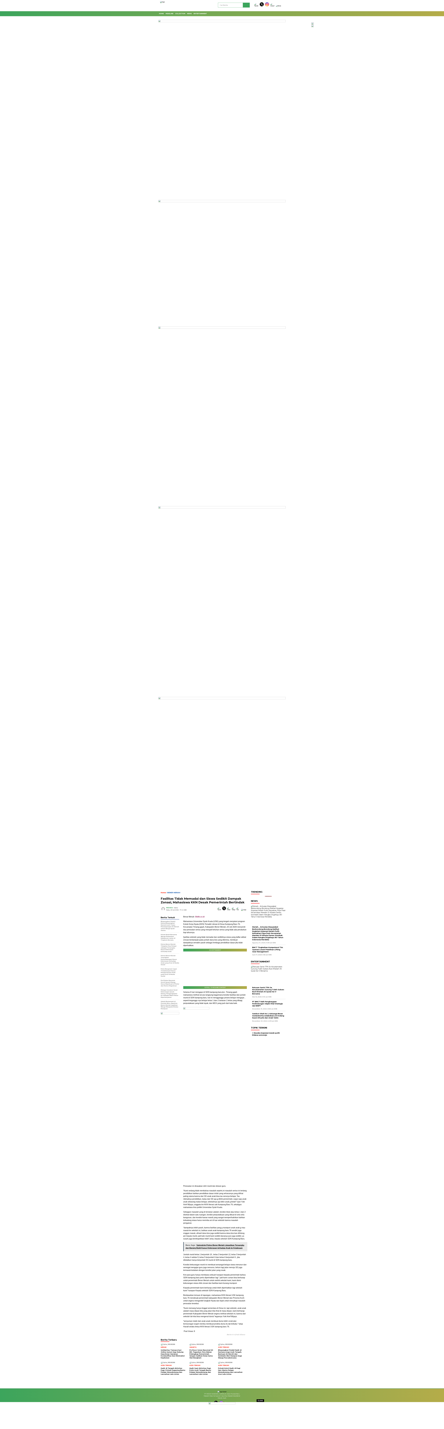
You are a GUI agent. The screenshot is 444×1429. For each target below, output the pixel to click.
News (189, 13)
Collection (180, 13)
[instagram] (267, 6)
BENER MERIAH (173, 893)
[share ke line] (238, 910)
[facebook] (256, 6)
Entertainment (200, 13)
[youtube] (272, 6)
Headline (169, 13)
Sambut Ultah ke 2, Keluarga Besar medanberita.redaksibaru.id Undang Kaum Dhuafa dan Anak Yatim (268, 1016)
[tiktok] (278, 6)
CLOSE (260, 1400)
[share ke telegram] (234, 910)
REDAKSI (169, 908)
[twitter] (262, 6)
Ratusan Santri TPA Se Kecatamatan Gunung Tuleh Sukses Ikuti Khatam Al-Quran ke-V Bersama (268, 991)
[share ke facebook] (219, 910)
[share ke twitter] (224, 910)
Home (161, 13)
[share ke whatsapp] (229, 910)
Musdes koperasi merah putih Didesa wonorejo (266, 1034)
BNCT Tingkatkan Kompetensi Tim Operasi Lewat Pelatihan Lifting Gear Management (267, 950)
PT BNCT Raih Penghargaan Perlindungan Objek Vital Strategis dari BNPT (267, 1004)
